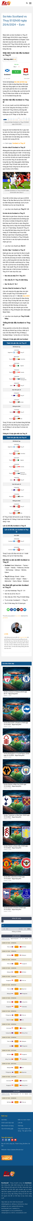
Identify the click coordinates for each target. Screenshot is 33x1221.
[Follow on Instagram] (6, 1140)
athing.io (14, 1204)
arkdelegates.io (6, 1204)
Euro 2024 (26, 296)
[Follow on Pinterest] (12, 1140)
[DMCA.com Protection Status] (6, 1157)
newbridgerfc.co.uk (7, 1210)
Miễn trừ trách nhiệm (24, 1120)
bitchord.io (21, 1204)
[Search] (27, 3)
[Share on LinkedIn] (24, 609)
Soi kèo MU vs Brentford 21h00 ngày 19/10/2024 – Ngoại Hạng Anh (14, 877)
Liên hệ (20, 1123)
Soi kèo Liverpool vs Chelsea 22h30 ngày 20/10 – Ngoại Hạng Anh (15, 692)
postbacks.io (18, 1210)
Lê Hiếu (6, 634)
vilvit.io (13, 1213)
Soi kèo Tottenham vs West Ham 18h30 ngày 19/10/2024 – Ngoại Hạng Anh (17, 816)
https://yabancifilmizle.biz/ (15, 1149)
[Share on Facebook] (11, 609)
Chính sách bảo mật (7, 1123)
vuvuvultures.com (21, 1213)
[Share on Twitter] (14, 609)
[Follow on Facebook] (2, 1140)
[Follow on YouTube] (15, 1140)
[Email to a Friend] (18, 609)
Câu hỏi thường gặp (7, 1128)
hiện (14, 59)
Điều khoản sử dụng (7, 1125)
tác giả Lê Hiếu (23, 637)
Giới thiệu (4, 1120)
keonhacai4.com (6, 1208)
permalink (5, 617)
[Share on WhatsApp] (8, 609)
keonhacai (28, 1183)
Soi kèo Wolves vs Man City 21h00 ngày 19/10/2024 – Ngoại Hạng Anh (15, 785)
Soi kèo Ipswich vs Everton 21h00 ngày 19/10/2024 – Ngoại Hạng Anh (15, 908)
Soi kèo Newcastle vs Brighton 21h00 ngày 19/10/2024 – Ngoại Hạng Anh (16, 723)
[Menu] (30, 3)
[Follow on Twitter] (9, 1140)
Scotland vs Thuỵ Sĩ (18, 143)
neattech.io (15, 1208)
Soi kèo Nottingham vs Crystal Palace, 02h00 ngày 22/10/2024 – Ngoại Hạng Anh (16, 754)
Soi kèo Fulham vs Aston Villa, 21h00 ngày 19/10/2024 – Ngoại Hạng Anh (16, 847)
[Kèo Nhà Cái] (10, 3)
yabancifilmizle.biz (17, 1206)
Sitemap (20, 1125)
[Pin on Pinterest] (21, 609)
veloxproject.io (6, 1213)
